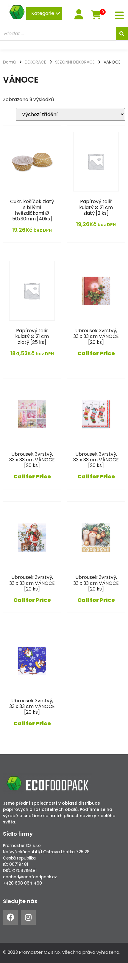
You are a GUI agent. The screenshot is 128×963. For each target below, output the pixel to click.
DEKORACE (35, 62)
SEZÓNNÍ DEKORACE (75, 62)
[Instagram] (28, 917)
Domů (9, 62)
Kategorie (43, 13)
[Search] (122, 33)
